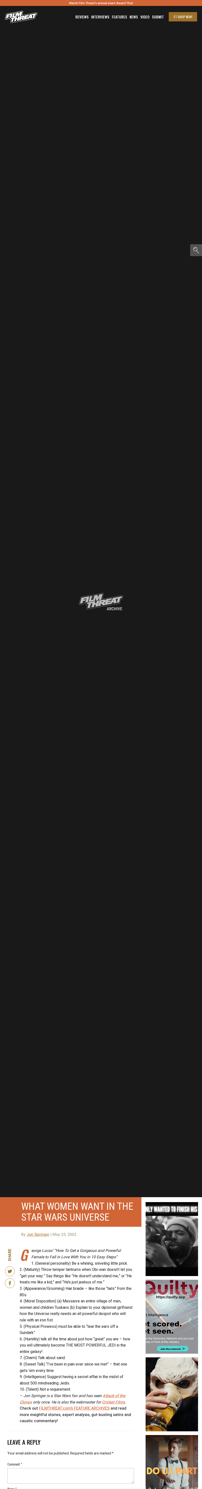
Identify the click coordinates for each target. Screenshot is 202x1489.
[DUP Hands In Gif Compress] (172, 1437)
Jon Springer (38, 1235)
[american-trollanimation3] (172, 1359)
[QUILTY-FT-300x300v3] (172, 1282)
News (134, 17)
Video (145, 17)
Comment (14, 1464)
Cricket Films (113, 1402)
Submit (158, 17)
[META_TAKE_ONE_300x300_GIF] (172, 1204)
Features (119, 17)
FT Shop (183, 16)
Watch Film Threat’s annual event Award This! (101, 3)
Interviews (100, 17)
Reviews (82, 17)
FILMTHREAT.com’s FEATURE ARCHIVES (74, 1408)
